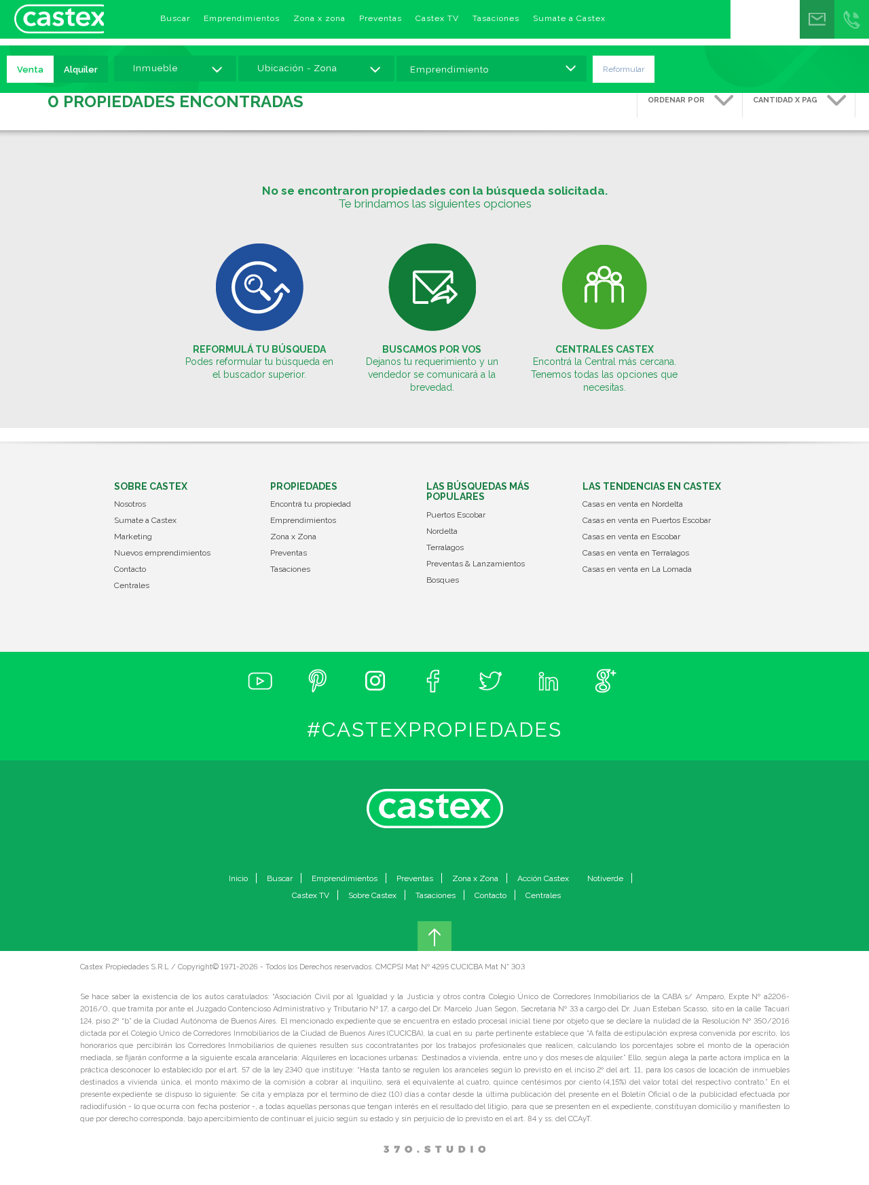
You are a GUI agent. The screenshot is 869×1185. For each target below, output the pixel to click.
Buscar (175, 18)
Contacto (130, 569)
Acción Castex (543, 878)
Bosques (442, 580)
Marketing (133, 536)
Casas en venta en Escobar (631, 536)
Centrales (131, 585)
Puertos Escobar (455, 515)
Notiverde (605, 878)
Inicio (238, 878)
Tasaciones (496, 18)
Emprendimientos (242, 18)
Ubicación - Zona (297, 68)
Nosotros (130, 504)
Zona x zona (319, 18)
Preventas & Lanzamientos (475, 564)
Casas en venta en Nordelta (633, 504)
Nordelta (442, 531)
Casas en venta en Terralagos (636, 553)
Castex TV (437, 18)
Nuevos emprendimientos (162, 553)
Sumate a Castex (569, 18)
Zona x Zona (293, 536)
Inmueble (155, 68)
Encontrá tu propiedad (310, 504)
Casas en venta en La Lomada (637, 569)
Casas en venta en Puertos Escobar (647, 520)
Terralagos (445, 547)
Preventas (380, 18)
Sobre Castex (372, 895)
